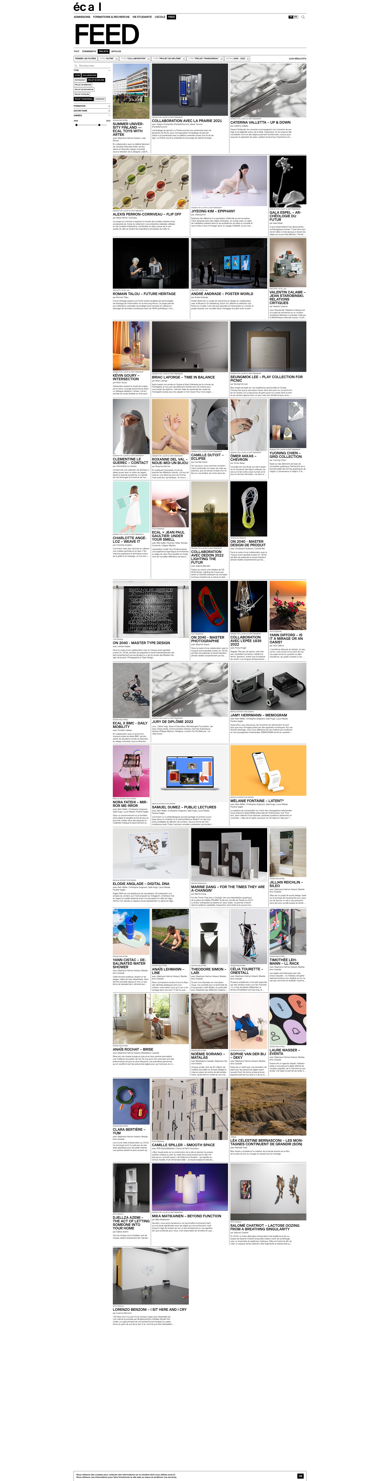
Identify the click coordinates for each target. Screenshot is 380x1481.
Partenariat (80, 80)
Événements (89, 51)
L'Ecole (160, 17)
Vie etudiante (142, 17)
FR (291, 17)
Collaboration (89, 75)
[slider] (76, 125)
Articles (116, 51)
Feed (171, 17)
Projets (103, 51)
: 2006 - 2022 (235, 59)
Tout (76, 51)
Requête (76, 66)
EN (295, 17)
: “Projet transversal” (203, 59)
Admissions (82, 17)
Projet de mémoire (83, 85)
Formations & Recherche (111, 17)
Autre (77, 75)
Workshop (100, 99)
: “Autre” (106, 59)
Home (87, 7)
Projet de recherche (84, 90)
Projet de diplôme (96, 80)
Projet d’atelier (82, 94)
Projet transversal (84, 99)
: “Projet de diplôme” (167, 59)
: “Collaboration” (133, 59)
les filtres (85, 59)
